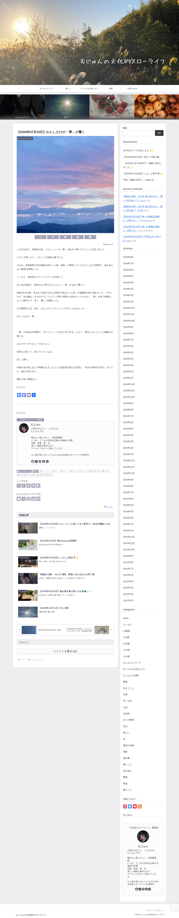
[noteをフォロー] (47, 461)
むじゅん (36, 424)
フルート (66, 471)
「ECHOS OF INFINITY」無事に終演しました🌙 (142, 165)
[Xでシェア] (40, 237)
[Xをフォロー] (36, 461)
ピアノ (57, 471)
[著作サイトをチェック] (32, 461)
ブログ (75, 471)
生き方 (28, 475)
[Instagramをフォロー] (39, 461)
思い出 (107, 471)
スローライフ (46, 471)
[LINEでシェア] (78, 237)
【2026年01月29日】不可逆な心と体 (141, 236)
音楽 (50, 475)
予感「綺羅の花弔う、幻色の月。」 (140, 180)
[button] (90, 237)
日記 (36, 471)
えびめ (140, 210)
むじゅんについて (25, 471)
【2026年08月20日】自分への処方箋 (141, 157)
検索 (125, 128)
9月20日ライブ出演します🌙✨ (138, 150)
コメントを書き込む (65, 651)
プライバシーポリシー (155, 910)
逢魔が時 (42, 475)
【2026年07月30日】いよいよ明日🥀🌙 (142, 173)
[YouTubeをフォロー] (43, 461)
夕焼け (98, 471)
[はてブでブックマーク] (65, 237)
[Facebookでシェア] (53, 237)
